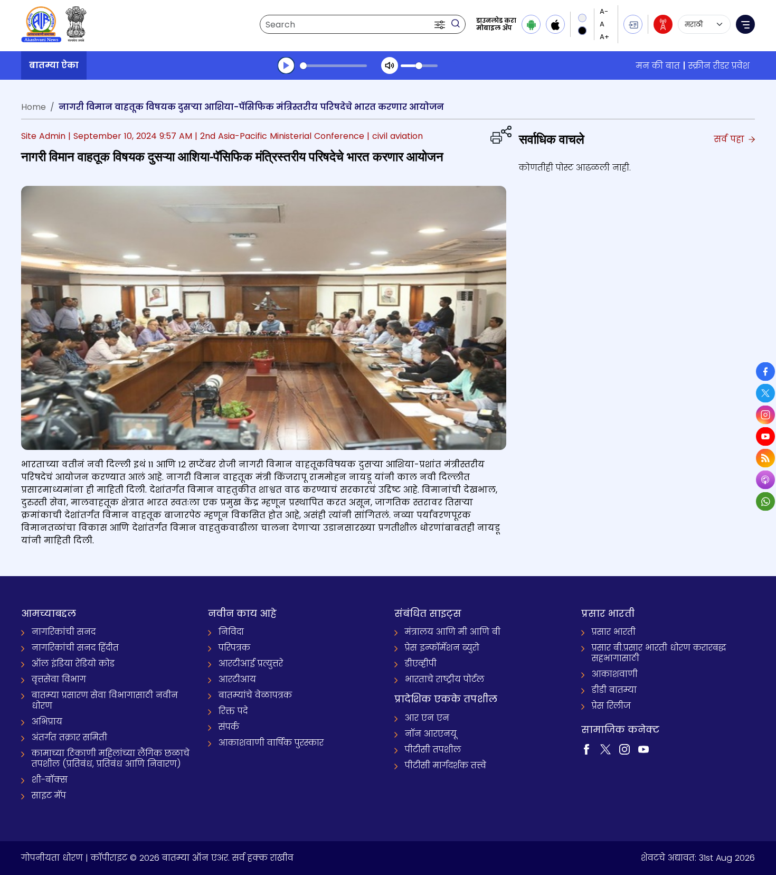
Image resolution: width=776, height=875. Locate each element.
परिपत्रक (234, 648)
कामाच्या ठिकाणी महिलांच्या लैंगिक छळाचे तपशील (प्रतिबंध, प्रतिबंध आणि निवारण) (111, 758)
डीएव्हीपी (421, 663)
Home (33, 107)
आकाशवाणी (615, 674)
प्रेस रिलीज (611, 706)
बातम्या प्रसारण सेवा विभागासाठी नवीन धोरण (105, 700)
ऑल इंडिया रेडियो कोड (73, 663)
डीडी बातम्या (614, 690)
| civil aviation (395, 136)
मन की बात (658, 66)
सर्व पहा (730, 139)
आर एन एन (427, 718)
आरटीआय (237, 679)
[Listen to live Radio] (663, 24)
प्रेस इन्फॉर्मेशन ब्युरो (442, 648)
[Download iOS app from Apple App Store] (555, 24)
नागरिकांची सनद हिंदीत (75, 648)
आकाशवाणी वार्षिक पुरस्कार (271, 743)
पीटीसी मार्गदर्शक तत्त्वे (445, 765)
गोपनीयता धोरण (52, 858)
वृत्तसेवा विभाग (59, 679)
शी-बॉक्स (50, 780)
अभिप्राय (47, 722)
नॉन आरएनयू (431, 734)
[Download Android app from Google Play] (531, 24)
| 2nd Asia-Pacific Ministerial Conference (279, 136)
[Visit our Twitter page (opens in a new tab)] (605, 748)
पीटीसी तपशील (433, 750)
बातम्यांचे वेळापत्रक (255, 695)
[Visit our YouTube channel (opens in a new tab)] (643, 748)
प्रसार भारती (614, 632)
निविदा (231, 632)
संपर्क (229, 727)
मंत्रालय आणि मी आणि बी (452, 632)
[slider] (333, 66)
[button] (440, 24)
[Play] (286, 65)
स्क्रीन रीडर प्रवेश (719, 66)
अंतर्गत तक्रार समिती (69, 737)
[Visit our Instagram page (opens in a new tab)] (624, 748)
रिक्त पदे (233, 711)
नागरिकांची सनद (64, 632)
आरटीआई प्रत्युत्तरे (251, 663)
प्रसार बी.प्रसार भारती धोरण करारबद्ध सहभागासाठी (659, 653)
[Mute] (389, 65)
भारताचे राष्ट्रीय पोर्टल (444, 679)
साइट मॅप (49, 795)
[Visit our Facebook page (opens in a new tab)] (586, 748)
